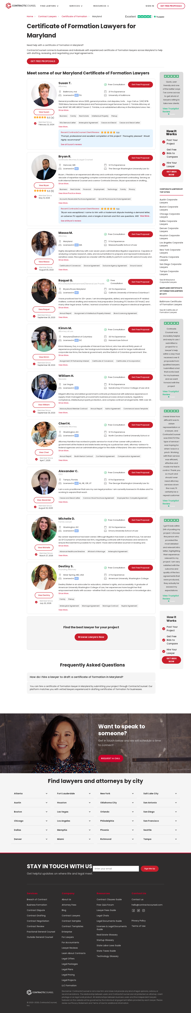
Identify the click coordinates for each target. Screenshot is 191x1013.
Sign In (150, 5)
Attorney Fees (69, 904)
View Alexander (44, 500)
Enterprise (67, 931)
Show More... (64, 110)
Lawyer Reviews (70, 947)
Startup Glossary (105, 940)
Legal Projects (69, 980)
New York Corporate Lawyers (170, 251)
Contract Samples (71, 920)
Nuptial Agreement (129, 606)
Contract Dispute (36, 910)
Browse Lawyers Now (91, 637)
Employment (99, 189)
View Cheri (44, 452)
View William (44, 404)
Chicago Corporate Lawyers (170, 215)
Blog (64, 910)
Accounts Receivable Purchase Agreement (77, 199)
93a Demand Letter (68, 122)
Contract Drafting (36, 915)
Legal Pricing (68, 974)
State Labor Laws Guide (109, 945)
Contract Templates (72, 926)
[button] (31, 793)
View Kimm (44, 357)
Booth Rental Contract (83, 456)
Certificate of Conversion (70, 265)
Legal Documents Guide (109, 920)
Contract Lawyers (47, 16)
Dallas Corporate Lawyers (168, 223)
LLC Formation (69, 985)
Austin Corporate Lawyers (168, 201)
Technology (112, 189)
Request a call (110, 758)
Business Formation (37, 904)
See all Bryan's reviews (71, 220)
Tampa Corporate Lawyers (169, 273)
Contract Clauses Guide (109, 899)
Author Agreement (112, 408)
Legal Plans (67, 969)
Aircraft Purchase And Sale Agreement (114, 199)
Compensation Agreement (129, 456)
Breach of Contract (37, 899)
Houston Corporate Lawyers (170, 237)
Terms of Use (138, 926)
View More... (63, 126)
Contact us (137, 899)
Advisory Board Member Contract (73, 408)
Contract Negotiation (38, 920)
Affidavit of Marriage (96, 551)
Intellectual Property (100, 116)
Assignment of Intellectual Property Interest (92, 313)
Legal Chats (103, 915)
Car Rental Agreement (105, 456)
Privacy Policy (139, 920)
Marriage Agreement (91, 606)
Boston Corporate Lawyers (169, 208)
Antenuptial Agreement (88, 122)
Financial (87, 189)
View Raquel (44, 309)
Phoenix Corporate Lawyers (169, 258)
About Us (66, 899)
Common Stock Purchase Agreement (98, 498)
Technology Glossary (107, 956)
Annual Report (65, 313)
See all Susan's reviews (71, 144)
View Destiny (44, 595)
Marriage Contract (110, 606)
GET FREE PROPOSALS (171, 5)
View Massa (44, 261)
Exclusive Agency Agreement (115, 265)
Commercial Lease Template (136, 408)
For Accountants (70, 942)
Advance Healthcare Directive (72, 551)
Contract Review (35, 926)
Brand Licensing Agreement (125, 313)
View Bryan (44, 185)
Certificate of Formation (74, 16)
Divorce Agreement (92, 265)
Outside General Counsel (40, 937)
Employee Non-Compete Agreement (132, 498)
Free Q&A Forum (105, 904)
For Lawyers (68, 937)
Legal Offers (68, 958)
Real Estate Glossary (107, 934)
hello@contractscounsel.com (147, 904)
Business (63, 116)
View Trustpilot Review (171, 110)
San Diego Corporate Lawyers (170, 266)
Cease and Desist (108, 122)
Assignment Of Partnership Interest (74, 361)
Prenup (114, 116)
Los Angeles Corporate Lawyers (171, 244)
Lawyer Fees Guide (106, 910)
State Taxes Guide (106, 950)
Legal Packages (70, 963)
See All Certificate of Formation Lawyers (169, 311)
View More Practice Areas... (70, 193)
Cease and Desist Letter (130, 122)
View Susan (44, 112)
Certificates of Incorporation (128, 361)
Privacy (132, 189)
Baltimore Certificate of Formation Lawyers (171, 303)
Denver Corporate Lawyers (169, 230)
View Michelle (44, 547)
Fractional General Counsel (41, 931)
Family (73, 116)
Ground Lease (136, 265)
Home (30, 16)
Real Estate (84, 116)
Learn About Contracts (74, 953)
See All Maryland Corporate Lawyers (168, 281)
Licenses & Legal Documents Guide (112, 928)
